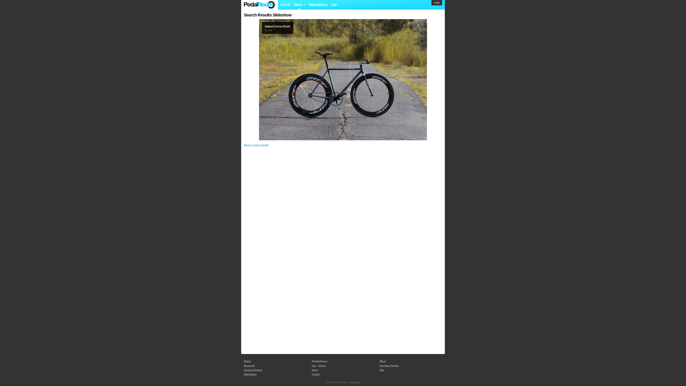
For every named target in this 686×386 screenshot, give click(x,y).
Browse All (249, 365)
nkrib (270, 30)
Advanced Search (253, 370)
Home (285, 5)
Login (437, 2)
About (315, 370)
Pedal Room (259, 5)
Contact (316, 374)
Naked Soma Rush (277, 26)
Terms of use (355, 382)
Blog (382, 370)
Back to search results (256, 144)
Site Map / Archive (389, 365)
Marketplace (318, 5)
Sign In (322, 365)
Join (334, 5)
